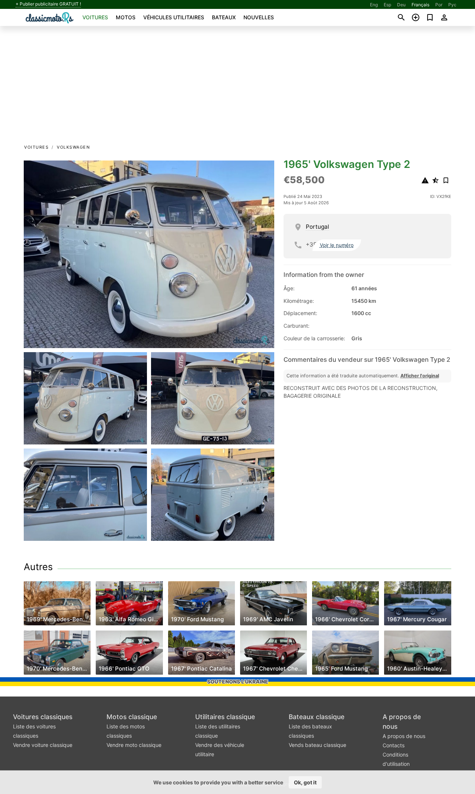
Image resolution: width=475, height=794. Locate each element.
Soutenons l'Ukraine (237, 681)
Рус (452, 4)
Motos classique (132, 717)
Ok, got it (305, 782)
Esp (387, 4)
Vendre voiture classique (42, 745)
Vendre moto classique (134, 745)
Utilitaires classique (225, 717)
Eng (374, 4)
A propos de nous (404, 736)
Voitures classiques (42, 717)
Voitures (95, 17)
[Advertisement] (237, 87)
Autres (38, 566)
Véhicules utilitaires (173, 17)
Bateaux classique (316, 717)
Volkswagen (73, 147)
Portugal (317, 226)
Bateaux (224, 17)
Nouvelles (258, 17)
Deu (401, 4)
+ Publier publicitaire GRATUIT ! (48, 4)
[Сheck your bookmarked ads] (430, 17)
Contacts (393, 745)
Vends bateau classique (317, 745)
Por (438, 4)
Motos (125, 17)
